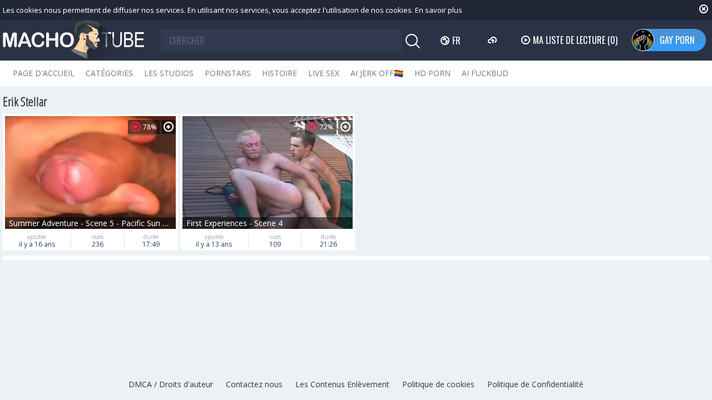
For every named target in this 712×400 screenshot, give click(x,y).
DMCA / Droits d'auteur (170, 384)
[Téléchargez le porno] (493, 40)
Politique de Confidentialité (535, 384)
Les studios (169, 73)
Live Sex (323, 73)
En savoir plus (438, 10)
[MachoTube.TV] (73, 40)
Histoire (279, 73)
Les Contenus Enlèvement (342, 384)
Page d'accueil (44, 73)
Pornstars (228, 73)
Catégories (109, 73)
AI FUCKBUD (485, 73)
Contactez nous (254, 384)
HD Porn (432, 73)
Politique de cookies (438, 384)
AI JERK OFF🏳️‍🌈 (376, 73)
